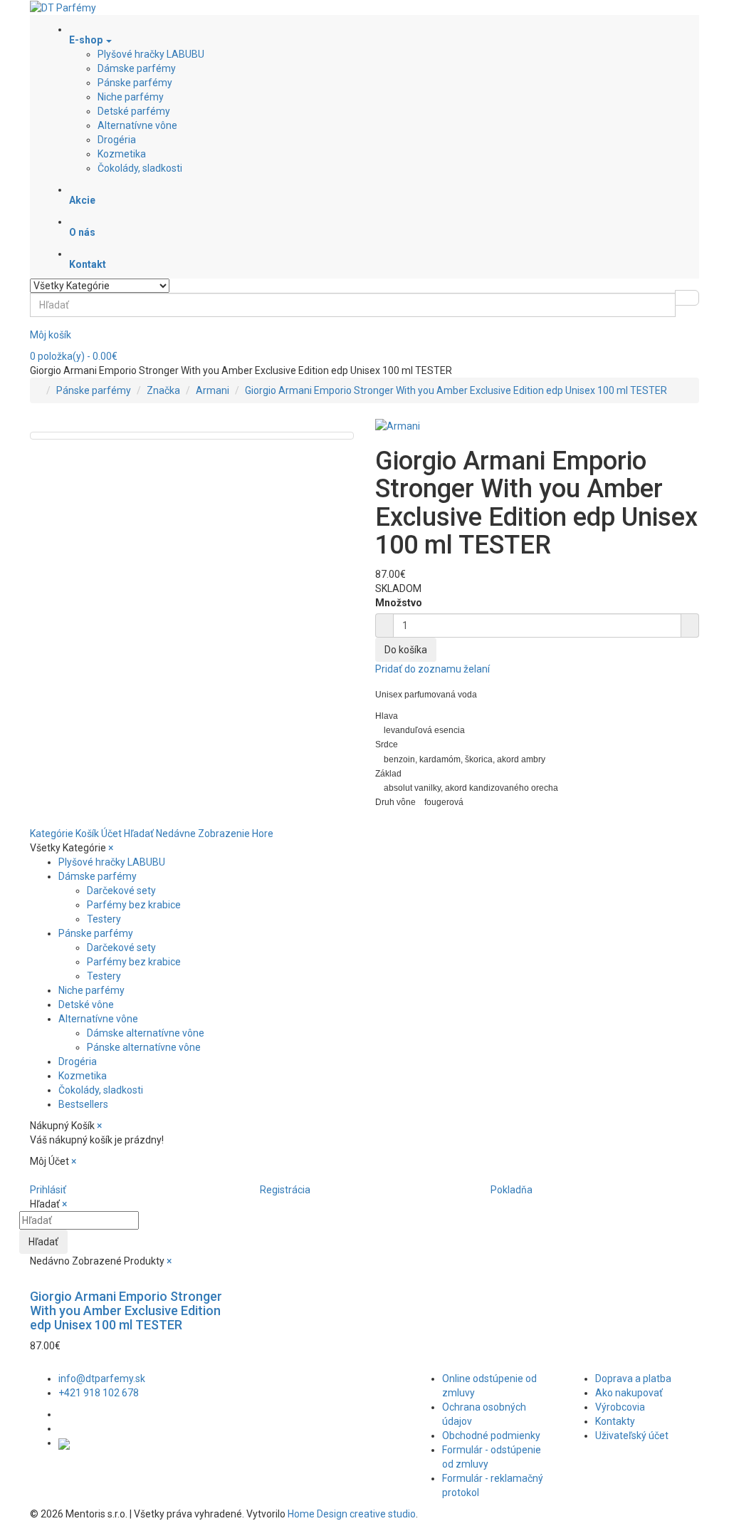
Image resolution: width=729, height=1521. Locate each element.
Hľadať (43, 1241)
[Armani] (397, 424)
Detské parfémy (134, 111)
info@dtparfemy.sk (101, 1378)
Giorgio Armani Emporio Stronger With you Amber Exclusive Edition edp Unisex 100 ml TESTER (456, 390)
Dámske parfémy (137, 68)
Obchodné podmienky (491, 1435)
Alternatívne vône (137, 125)
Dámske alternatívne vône (145, 1033)
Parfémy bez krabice (134, 904)
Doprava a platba (633, 1378)
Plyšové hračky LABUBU (151, 54)
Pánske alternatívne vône (144, 1047)
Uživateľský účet (631, 1435)
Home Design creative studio (352, 1514)
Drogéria (117, 139)
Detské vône (86, 1004)
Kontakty (615, 1421)
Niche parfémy (131, 97)
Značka (163, 390)
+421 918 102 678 (98, 1392)
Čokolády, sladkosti (140, 168)
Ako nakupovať (629, 1392)
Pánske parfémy (135, 82)
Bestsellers (83, 1104)
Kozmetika (122, 154)
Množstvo (398, 602)
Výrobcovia (620, 1407)
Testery (104, 919)
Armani (212, 390)
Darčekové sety (121, 890)
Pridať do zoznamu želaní (432, 669)
